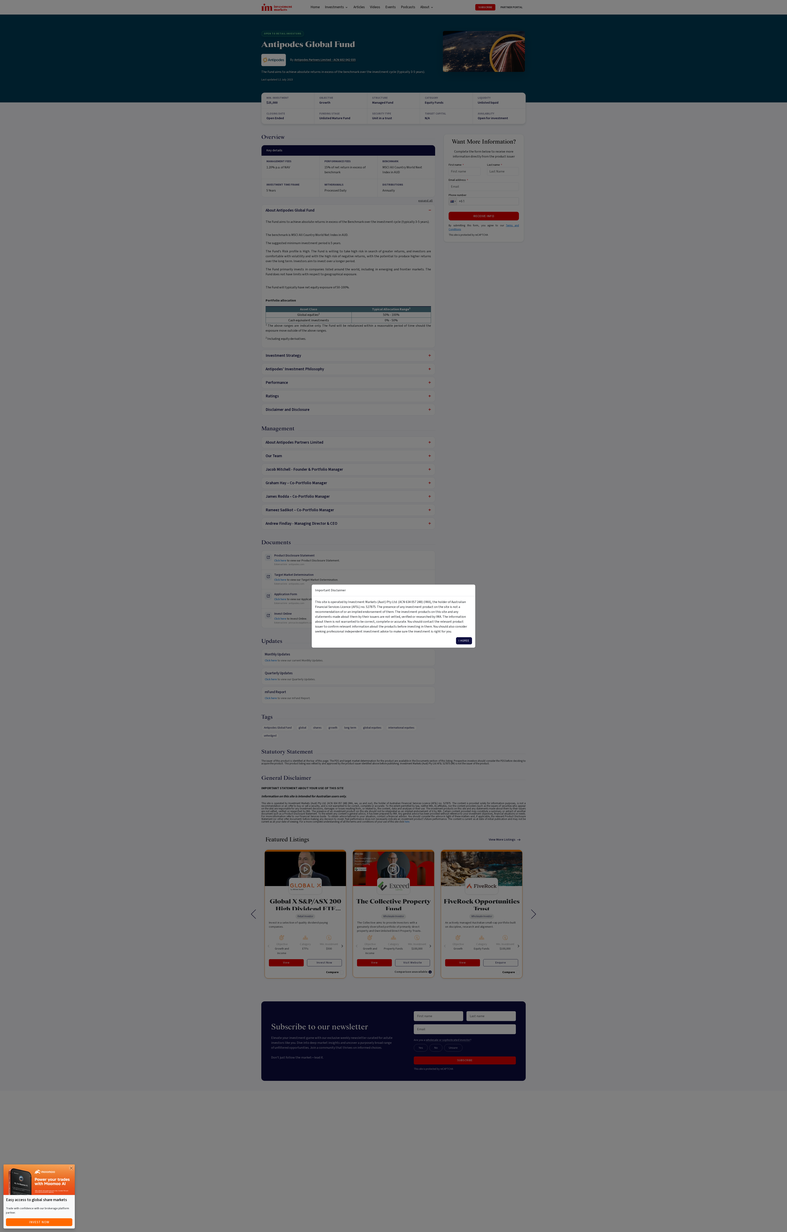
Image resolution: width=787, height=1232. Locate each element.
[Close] (71, 1168)
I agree (464, 641)
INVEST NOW (39, 1222)
